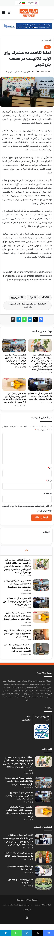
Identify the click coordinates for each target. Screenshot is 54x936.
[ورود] (9, 14)
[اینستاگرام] (27, 917)
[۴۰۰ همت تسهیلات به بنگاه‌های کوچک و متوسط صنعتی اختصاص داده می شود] (41, 649)
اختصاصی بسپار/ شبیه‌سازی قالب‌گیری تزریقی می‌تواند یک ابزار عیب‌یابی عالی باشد (40, 396)
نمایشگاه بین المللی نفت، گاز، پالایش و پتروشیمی (26, 305)
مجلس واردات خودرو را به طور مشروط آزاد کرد (20, 881)
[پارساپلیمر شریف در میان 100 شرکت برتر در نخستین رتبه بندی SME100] (43, 857)
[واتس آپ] (24, 319)
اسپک (32, 297)
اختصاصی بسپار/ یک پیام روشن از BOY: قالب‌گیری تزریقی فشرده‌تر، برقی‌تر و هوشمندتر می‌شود (15, 359)
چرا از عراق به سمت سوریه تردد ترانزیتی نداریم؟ (20, 868)
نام (50, 467)
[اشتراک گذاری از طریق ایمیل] (13, 319)
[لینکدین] (30, 319)
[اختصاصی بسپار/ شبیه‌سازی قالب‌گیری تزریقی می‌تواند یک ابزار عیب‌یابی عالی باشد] (40, 384)
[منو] (3, 14)
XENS (45, 297)
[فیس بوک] (41, 319)
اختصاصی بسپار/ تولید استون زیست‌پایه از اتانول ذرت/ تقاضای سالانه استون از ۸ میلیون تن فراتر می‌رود (14, 398)
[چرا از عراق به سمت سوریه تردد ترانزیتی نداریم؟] (43, 870)
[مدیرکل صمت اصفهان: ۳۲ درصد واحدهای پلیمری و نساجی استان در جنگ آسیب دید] (41, 634)
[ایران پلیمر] (27, 12)
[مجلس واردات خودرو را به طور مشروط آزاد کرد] (43, 884)
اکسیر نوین (16, 297)
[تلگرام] (18, 319)
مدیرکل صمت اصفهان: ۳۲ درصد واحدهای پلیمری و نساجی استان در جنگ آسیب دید (17, 633)
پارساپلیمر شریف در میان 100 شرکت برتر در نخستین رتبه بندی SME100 (18, 854)
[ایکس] (35, 319)
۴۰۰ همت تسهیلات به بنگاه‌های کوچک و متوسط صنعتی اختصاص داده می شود (17, 648)
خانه (47, 40)
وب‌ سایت (48, 493)
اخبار (42, 40)
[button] (41, 27)
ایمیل (49, 480)
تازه (26, 550)
